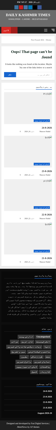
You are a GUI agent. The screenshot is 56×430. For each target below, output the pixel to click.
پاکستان (45, 367)
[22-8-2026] (28, 195)
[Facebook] (40, 7)
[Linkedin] (30, 7)
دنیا (47, 347)
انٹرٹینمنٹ (43, 342)
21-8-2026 (47, 258)
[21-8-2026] (28, 238)
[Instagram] (16, 7)
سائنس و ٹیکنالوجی (39, 352)
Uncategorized (43, 337)
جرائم (14, 342)
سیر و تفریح (18, 352)
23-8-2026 (47, 171)
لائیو (6, 30)
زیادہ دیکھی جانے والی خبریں (24, 347)
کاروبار (45, 372)
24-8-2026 (47, 127)
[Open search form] (21, 30)
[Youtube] (21, 7)
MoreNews (22, 427)
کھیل (34, 372)
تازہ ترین (27, 342)
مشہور (24, 357)
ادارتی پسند (26, 337)
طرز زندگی (36, 357)
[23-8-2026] (28, 152)
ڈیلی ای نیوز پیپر (42, 121)
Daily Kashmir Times (28, 15)
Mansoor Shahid (45, 131)
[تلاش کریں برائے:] (34, 74)
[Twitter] (35, 7)
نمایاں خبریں (42, 362)
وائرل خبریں (24, 362)
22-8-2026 (47, 214)
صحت (48, 357)
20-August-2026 (44, 413)
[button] (53, 30)
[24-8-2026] (28, 108)
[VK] (26, 7)
